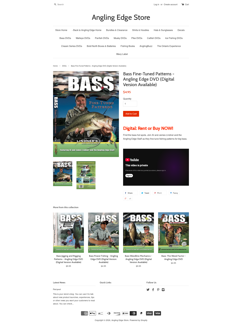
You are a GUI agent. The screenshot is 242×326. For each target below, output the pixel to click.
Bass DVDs (65, 38)
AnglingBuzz (146, 46)
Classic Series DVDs (71, 46)
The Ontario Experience (169, 46)
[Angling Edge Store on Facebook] (153, 290)
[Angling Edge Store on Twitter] (148, 290)
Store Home (61, 30)
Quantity (127, 98)
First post (57, 289)
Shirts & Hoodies (140, 30)
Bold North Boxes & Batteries (101, 46)
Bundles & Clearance (116, 30)
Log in (156, 4)
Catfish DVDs (153, 38)
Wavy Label (122, 54)
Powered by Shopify (138, 320)
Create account (170, 4)
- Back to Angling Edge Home (86, 30)
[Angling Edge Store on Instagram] (163, 290)
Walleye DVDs (83, 38)
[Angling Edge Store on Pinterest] (158, 290)
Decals (181, 30)
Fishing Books (128, 46)
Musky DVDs (120, 38)
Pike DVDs (136, 38)
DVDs (64, 66)
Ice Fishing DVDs (174, 38)
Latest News (59, 282)
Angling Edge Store (121, 17)
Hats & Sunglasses (163, 30)
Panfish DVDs (102, 38)
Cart (187, 4)
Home (55, 66)
